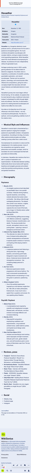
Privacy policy (5, 454)
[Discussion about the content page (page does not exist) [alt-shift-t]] (25, 465)
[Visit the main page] (2, 470)
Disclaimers (4, 457)
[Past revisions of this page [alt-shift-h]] (21, 465)
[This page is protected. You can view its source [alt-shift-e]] (17, 465)
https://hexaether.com (16, 42)
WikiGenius (4, 441)
